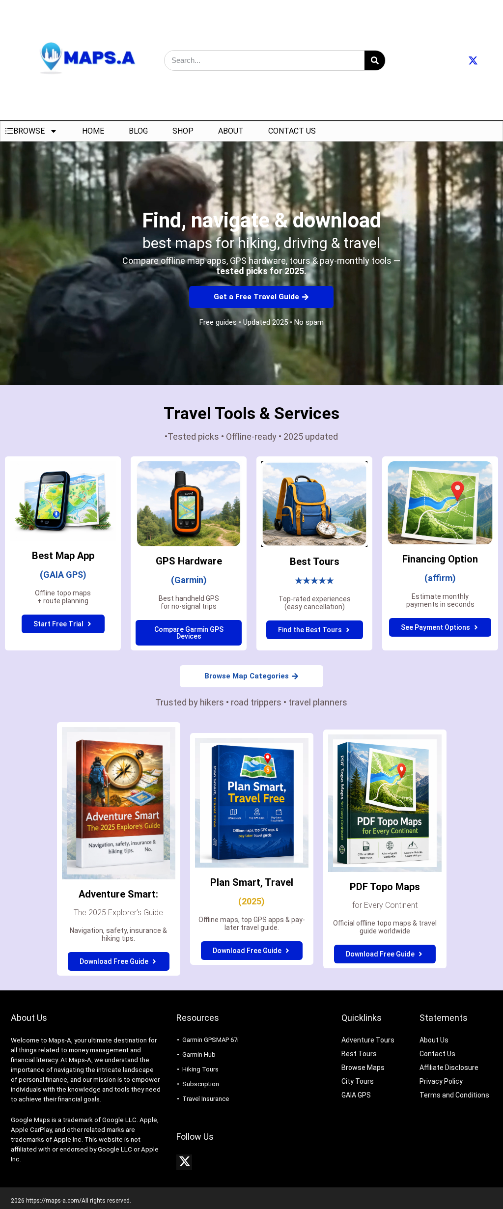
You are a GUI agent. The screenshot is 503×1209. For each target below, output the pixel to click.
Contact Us (292, 131)
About (231, 131)
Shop (183, 131)
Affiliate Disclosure (448, 1067)
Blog (138, 131)
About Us (433, 1040)
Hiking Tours (200, 1069)
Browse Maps (363, 1067)
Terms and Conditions (454, 1095)
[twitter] (184, 1162)
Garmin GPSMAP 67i (210, 1039)
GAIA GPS (356, 1095)
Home (93, 131)
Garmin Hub (199, 1054)
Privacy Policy (441, 1081)
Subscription (200, 1084)
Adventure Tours (367, 1040)
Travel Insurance (205, 1098)
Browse (29, 131)
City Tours (357, 1081)
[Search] (374, 60)
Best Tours (359, 1054)
